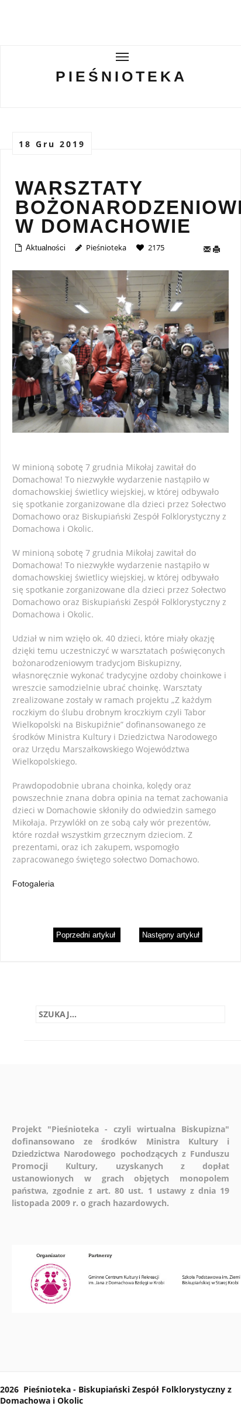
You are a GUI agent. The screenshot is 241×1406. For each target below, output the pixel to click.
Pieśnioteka (121, 76)
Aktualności (46, 247)
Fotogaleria (33, 883)
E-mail (207, 249)
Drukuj (219, 249)
